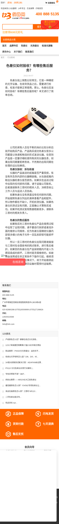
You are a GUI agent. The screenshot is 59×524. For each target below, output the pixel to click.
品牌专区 (14, 45)
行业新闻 (11, 58)
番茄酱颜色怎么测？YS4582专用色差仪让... (23, 385)
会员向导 (29, 447)
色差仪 (24, 45)
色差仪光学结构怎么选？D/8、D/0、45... (21, 357)
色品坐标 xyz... (11, 403)
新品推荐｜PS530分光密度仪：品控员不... (22, 351)
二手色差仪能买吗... (13, 397)
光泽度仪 (34, 45)
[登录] (9, 3)
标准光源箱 (47, 45)
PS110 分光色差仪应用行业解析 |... (19, 368)
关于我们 (18, 51)
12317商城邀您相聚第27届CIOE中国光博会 (23, 345)
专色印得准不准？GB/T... (15, 374)
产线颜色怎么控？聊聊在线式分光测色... (21, 339)
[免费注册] (18, 3)
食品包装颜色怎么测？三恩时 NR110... (21, 391)
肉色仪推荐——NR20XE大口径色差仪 (20, 380)
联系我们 (29, 51)
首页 (4, 45)
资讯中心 (6, 51)
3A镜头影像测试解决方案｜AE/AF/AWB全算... (23, 362)
